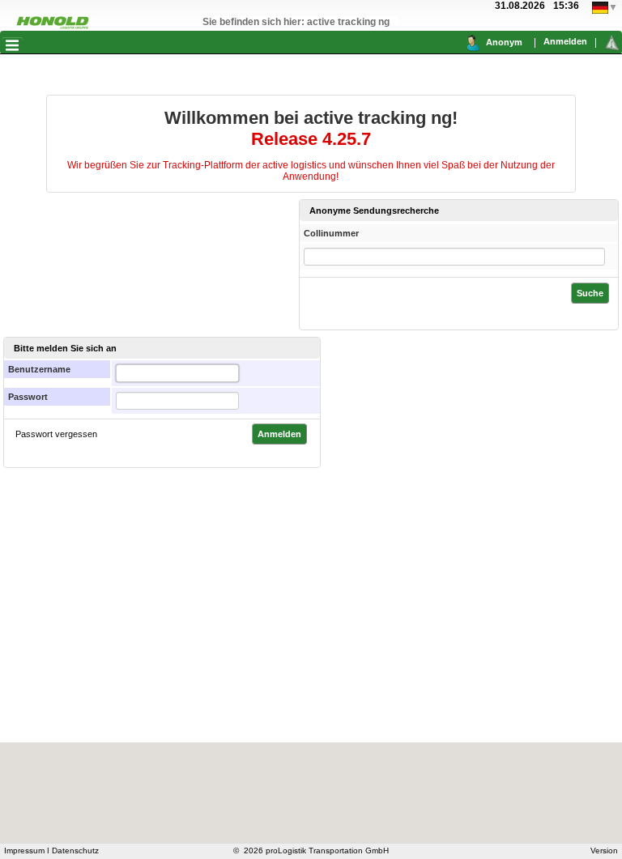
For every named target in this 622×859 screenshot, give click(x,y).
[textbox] (177, 373)
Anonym (504, 42)
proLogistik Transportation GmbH (327, 850)
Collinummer (331, 233)
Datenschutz (75, 850)
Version (604, 850)
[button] (12, 45)
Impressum (24, 850)
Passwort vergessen (56, 434)
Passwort (28, 397)
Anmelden (565, 41)
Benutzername (39, 369)
